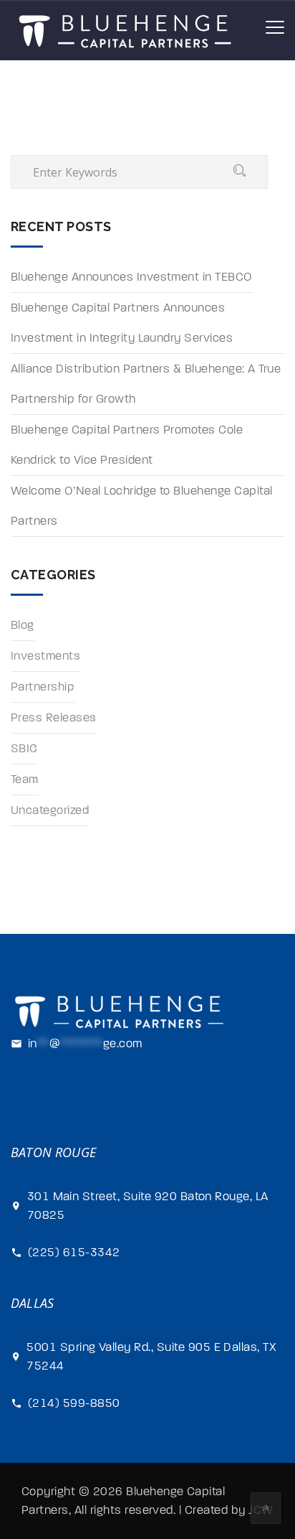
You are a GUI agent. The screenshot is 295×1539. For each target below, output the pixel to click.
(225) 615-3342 (74, 1252)
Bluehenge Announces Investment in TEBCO (132, 277)
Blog (22, 625)
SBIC (24, 748)
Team (25, 779)
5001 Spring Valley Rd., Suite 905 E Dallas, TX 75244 (151, 1356)
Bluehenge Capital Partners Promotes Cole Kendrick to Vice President (127, 445)
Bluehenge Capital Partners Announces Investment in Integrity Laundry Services (122, 323)
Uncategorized (50, 810)
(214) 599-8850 (74, 1403)
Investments (45, 656)
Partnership (42, 686)
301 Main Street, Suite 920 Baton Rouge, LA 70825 (148, 1206)
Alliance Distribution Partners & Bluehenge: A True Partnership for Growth (146, 384)
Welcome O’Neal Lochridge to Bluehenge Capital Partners (142, 506)
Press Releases (54, 717)
